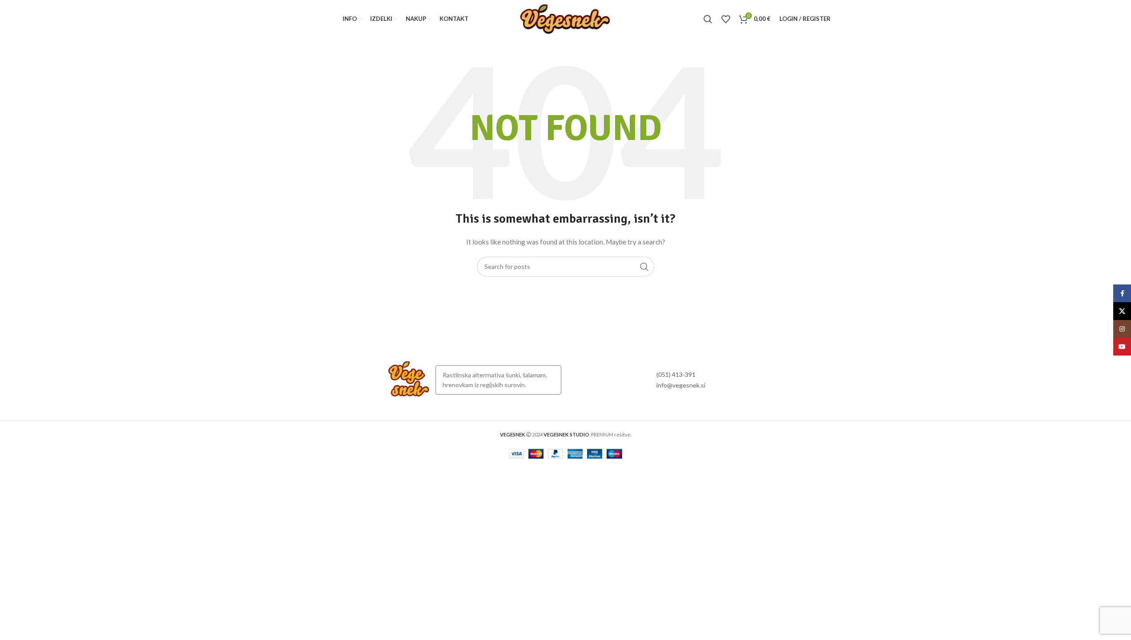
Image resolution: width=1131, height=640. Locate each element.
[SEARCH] (644, 266)
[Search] (708, 19)
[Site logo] (565, 18)
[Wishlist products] (726, 19)
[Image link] (409, 379)
